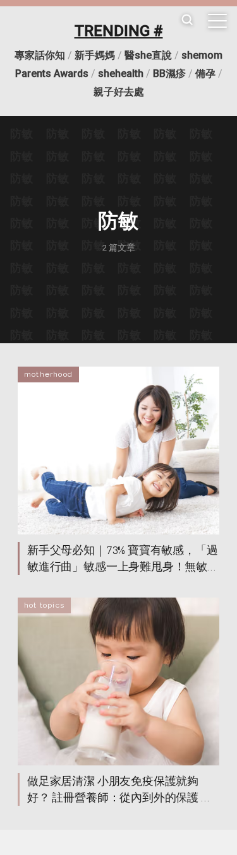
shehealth (120, 74)
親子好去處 (119, 92)
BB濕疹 (169, 74)
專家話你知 (40, 55)
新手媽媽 (95, 55)
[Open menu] (217, 21)
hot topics (44, 605)
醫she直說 (148, 55)
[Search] (187, 20)
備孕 (205, 74)
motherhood (48, 374)
